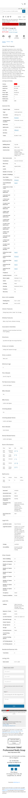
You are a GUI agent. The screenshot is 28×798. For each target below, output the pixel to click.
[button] (14, 766)
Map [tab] (12, 41)
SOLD (24, 8)
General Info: (6, 106)
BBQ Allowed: (6, 391)
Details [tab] (4, 41)
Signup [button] (19, 16)
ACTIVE (19, 8)
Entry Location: (6, 355)
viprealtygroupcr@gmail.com (9, 725)
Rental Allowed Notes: (8, 436)
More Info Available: (8, 297)
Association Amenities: (9, 327)
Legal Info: (5, 520)
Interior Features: (7, 309)
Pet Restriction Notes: (8, 382)
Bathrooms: (5, 474)
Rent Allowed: (6, 427)
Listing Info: (5, 658)
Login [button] (24, 16)
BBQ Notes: (5, 400)
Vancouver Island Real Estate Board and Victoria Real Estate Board (12, 731)
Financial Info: (6, 487)
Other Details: (6, 555)
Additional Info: (6, 141)
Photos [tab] (8, 41)
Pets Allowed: (6, 373)
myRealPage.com (16, 782)
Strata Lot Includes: (8, 346)
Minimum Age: (6, 364)
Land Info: (5, 601)
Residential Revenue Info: (9, 649)
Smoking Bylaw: (7, 409)
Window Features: (7, 318)
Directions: (5, 337)
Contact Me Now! (14, 765)
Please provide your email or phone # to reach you (13, 687)
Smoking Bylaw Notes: (9, 418)
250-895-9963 (6, 724)
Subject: (5, 691)
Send (14, 706)
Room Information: (8, 444)
